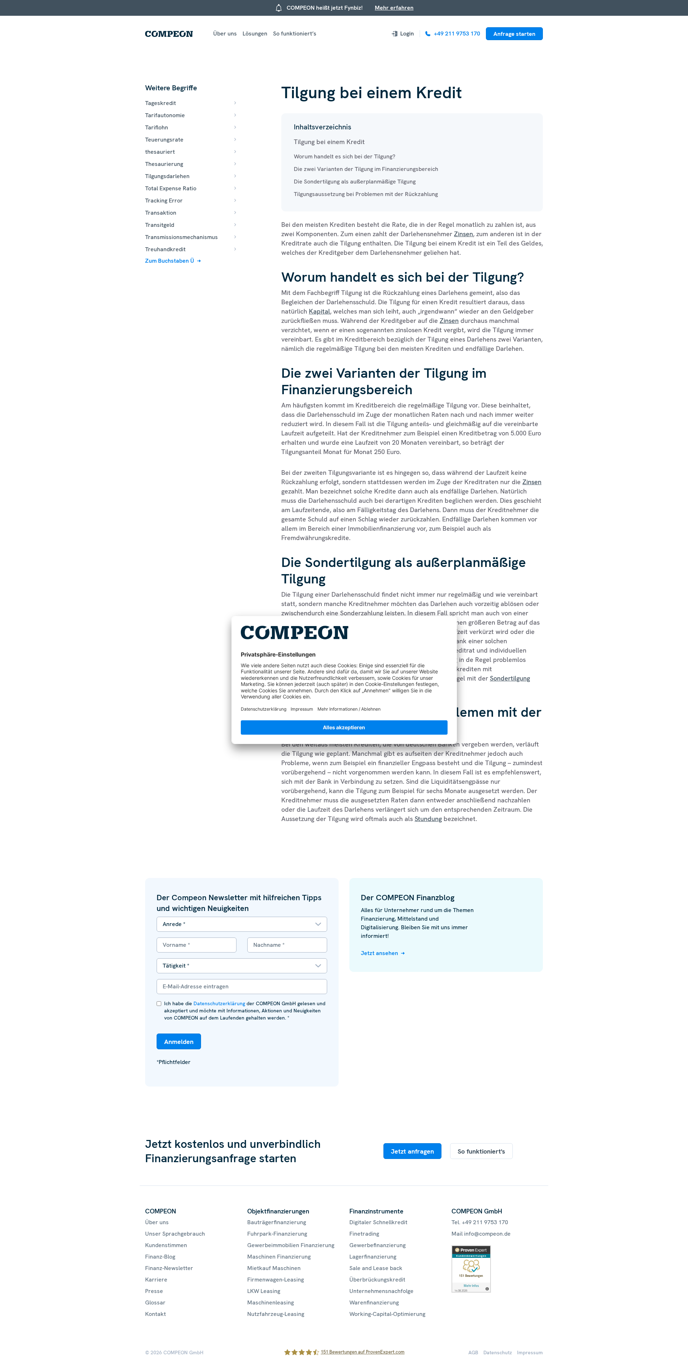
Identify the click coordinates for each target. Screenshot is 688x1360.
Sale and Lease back (375, 1268)
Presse (154, 1291)
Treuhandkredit (165, 249)
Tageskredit (160, 103)
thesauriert (160, 152)
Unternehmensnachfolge (381, 1291)
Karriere (156, 1279)
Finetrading (364, 1233)
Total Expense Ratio (170, 188)
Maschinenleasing (270, 1302)
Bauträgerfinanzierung (276, 1222)
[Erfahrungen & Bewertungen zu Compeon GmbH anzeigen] (471, 1249)
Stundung (428, 819)
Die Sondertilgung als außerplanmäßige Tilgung (355, 181)
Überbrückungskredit (377, 1279)
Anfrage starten (514, 34)
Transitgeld (159, 225)
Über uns (225, 33)
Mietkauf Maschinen (274, 1268)
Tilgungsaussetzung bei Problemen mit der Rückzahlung (366, 194)
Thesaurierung (164, 164)
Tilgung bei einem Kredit (330, 142)
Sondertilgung (510, 678)
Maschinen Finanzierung (279, 1256)
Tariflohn (156, 127)
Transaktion (160, 212)
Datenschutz (497, 1352)
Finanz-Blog (160, 1256)
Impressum (530, 1352)
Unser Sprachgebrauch (175, 1233)
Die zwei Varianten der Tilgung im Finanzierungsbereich (366, 169)
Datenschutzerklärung (219, 1003)
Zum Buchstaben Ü (169, 260)
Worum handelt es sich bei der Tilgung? (344, 156)
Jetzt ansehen (379, 953)
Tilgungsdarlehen (167, 176)
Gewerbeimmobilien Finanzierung (290, 1245)
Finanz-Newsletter (169, 1268)
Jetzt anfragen (412, 1151)
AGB (473, 1352)
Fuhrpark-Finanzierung (277, 1233)
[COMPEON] (169, 34)
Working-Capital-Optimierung (387, 1314)
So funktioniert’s (294, 33)
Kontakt (155, 1314)
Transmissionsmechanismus (181, 237)
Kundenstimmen (166, 1245)
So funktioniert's (481, 1151)
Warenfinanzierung (374, 1302)
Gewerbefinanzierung (377, 1245)
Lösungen (255, 33)
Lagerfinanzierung (372, 1256)
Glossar (155, 1302)
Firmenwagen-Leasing (275, 1279)
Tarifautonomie (165, 115)
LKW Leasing (263, 1291)
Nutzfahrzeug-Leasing (275, 1314)
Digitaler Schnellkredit (378, 1222)
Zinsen (463, 234)
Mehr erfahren (394, 7)
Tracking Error (164, 200)
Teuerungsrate (164, 139)
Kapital (319, 311)
